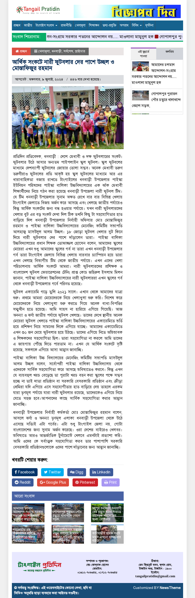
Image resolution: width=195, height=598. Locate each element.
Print (112, 482)
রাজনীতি (66, 25)
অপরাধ (124, 25)
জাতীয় (28, 25)
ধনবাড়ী (57, 51)
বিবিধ (135, 25)
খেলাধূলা (80, 25)
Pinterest (87, 482)
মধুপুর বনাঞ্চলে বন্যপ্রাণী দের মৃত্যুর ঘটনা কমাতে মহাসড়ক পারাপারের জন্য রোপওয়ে (107, 513)
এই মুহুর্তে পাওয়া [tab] (143, 54)
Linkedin (103, 472)
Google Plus (55, 482)
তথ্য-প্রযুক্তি (109, 25)
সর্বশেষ (68, 51)
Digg (78, 472)
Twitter (54, 472)
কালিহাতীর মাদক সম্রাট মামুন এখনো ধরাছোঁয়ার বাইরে (106, 537)
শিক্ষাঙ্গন (94, 25)
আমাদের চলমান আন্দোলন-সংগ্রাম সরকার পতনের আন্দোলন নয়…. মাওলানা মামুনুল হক (75, 36)
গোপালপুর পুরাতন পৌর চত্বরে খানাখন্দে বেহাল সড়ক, (67, 515)
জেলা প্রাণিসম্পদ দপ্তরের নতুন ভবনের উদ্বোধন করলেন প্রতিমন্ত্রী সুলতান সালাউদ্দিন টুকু (67, 535)
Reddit (25, 482)
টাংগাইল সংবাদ (45, 25)
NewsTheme (170, 588)
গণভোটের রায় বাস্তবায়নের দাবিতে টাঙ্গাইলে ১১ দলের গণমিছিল (24, 535)
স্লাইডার (80, 51)
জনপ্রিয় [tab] (170, 52)
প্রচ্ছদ (17, 25)
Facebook (26, 472)
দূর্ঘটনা (149, 25)
